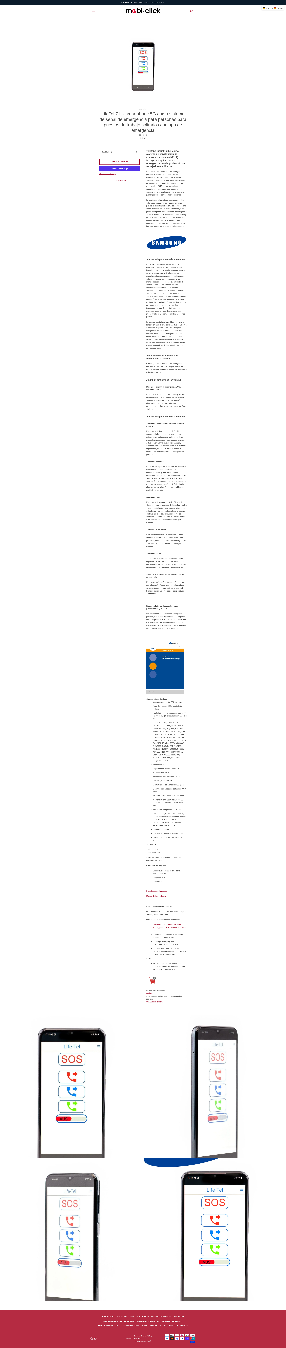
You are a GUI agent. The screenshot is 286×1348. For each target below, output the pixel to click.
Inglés (144, 1325)
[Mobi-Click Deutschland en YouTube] (95, 1338)
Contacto (173, 1325)
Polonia (163, 1325)
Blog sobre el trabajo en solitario (133, 1317)
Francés (153, 1325)
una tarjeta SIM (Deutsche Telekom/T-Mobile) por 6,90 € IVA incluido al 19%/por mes (169, 928)
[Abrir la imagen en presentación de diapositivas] (143, 61)
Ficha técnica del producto (156, 891)
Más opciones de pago (107, 174)
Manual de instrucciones (156, 896)
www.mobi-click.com (154, 1002)
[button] (273, 8)
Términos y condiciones (172, 1321)
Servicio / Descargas (130, 1325)
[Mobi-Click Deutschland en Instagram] (91, 1338)
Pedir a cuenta (108, 1317)
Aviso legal (179, 1317)
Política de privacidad (108, 1325)
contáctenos (151, 993)
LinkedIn (184, 1325)
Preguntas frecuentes (161, 1317)
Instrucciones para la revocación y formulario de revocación (131, 1321)
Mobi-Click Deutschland (133, 1338)
